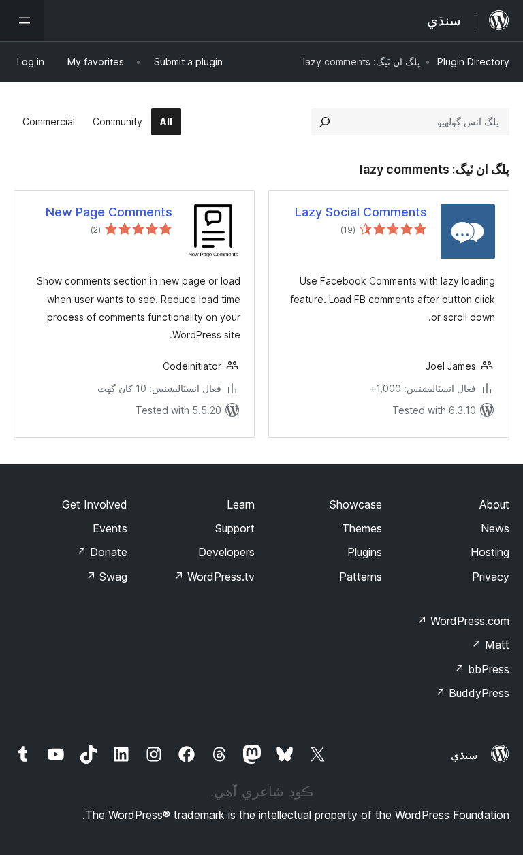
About (494, 504)
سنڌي (464, 755)
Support (235, 528)
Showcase (356, 504)
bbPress (481, 669)
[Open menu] (22, 20)
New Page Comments (109, 212)
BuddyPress (472, 693)
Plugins (364, 552)
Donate (101, 552)
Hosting (490, 552)
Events (110, 528)
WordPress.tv (214, 576)
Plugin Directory (473, 61)
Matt (490, 644)
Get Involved (94, 504)
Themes (362, 528)
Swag (106, 576)
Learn (241, 504)
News (495, 528)
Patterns (360, 576)
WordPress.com (463, 621)
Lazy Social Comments (361, 212)
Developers (226, 552)
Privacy (490, 576)
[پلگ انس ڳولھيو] (324, 121)
